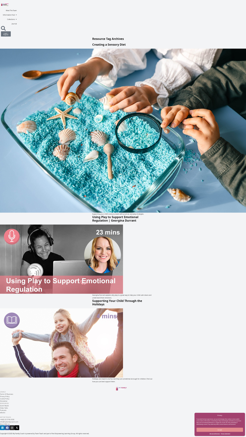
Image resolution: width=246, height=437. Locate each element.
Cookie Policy (4, 399)
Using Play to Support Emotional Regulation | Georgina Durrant (115, 218)
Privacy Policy (5, 396)
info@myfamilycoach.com (9, 422)
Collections (11, 19)
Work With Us (5, 424)
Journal (14, 24)
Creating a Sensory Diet (109, 45)
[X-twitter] (16, 427)
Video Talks (4, 408)
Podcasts (3, 410)
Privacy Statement (225, 434)
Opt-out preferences (214, 434)
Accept (220, 430)
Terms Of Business (6, 394)
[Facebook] (7, 427)
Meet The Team (11, 10)
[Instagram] (12, 427)
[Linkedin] (2, 427)
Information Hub (9, 15)
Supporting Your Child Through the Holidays (117, 302)
